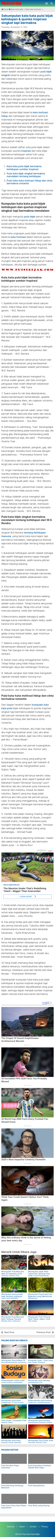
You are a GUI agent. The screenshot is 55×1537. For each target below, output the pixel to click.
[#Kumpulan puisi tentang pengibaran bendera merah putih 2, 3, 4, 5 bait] (41, 1411)
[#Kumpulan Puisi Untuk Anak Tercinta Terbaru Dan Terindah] (41, 1431)
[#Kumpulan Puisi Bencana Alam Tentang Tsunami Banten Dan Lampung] (14, 1307)
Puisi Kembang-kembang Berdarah (12, 1486)
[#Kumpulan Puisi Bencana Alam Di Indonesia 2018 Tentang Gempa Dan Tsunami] (14, 1262)
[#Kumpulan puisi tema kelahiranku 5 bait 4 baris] (14, 1391)
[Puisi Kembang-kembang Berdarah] (14, 1479)
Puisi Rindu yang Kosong (39, 1505)
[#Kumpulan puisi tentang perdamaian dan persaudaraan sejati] (41, 1371)
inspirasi (26, 150)
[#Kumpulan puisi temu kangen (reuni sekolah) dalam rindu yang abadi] (14, 1431)
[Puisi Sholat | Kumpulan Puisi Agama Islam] (14, 1411)
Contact (33, 1526)
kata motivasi (18, 237)
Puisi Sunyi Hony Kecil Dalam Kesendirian (13, 1506)
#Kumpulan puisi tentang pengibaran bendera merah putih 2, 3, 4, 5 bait (40, 1422)
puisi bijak (29, 216)
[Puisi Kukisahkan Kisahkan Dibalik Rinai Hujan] (41, 1459)
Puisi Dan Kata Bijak (31, 1534)
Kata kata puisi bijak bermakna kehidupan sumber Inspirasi (24, 168)
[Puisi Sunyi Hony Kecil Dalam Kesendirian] (14, 1499)
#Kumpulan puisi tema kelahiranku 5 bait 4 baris (12, 1401)
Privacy (44, 1526)
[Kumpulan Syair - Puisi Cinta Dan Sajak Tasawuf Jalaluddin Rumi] (41, 1351)
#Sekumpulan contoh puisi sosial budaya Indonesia (12, 1381)
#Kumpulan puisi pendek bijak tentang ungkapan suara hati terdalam (12, 1296)
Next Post (9, 1332)
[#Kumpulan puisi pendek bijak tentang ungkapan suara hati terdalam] (14, 1285)
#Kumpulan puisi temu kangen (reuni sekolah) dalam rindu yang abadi (11, 1442)
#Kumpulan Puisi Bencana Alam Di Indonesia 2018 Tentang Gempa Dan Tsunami (12, 1274)
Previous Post (44, 1332)
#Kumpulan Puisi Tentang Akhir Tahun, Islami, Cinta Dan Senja (39, 1319)
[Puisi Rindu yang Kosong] (41, 1499)
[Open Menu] (46, 3)
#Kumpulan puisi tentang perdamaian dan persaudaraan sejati (39, 1382)
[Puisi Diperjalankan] (41, 1479)
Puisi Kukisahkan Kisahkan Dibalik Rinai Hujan (39, 1466)
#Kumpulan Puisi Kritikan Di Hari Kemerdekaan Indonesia (13, 1361)
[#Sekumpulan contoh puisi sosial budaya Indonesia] (14, 1371)
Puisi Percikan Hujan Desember (10, 1466)
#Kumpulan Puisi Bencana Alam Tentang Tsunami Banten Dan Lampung (12, 1319)
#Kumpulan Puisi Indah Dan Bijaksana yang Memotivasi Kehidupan (40, 1296)
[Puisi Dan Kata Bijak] (11, 3)
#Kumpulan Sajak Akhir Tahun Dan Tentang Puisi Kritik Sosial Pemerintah (39, 1273)
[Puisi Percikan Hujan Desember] (14, 1459)
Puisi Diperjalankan (36, 1485)
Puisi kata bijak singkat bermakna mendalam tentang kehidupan (26, 175)
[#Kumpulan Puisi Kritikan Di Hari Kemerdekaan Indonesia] (14, 1351)
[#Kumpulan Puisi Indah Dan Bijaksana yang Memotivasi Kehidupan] (41, 1285)
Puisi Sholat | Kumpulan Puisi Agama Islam (13, 1421)
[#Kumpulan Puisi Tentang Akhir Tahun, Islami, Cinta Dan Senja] (41, 1307)
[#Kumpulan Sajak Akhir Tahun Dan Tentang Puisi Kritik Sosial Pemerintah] (41, 1262)
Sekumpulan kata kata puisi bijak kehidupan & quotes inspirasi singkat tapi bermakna (27, 19)
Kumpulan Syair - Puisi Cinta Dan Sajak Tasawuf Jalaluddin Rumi (40, 1362)
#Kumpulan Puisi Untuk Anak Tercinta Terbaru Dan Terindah (40, 1442)
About (22, 1526)
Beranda (10, 1526)
